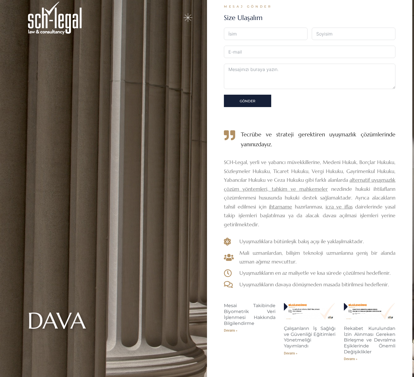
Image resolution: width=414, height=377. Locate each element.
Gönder (247, 101)
